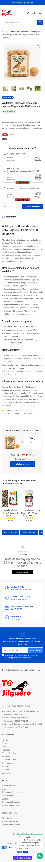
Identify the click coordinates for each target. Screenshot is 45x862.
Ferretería (6, 756)
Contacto (6, 799)
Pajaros (5, 740)
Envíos (5, 789)
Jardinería (6, 773)
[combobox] (22, 22)
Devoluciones (7, 796)
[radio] (22, 157)
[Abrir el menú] (40, 12)
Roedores (6, 750)
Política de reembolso (11, 805)
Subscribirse (35, 650)
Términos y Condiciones (12, 792)
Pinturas (5, 766)
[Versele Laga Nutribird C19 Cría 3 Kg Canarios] (29, 498)
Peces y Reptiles (9, 753)
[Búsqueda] (40, 22)
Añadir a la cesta (23, 464)
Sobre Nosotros (8, 786)
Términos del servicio (11, 802)
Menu (4, 32)
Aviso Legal (7, 818)
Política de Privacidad (11, 825)
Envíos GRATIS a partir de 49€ (22, 2)
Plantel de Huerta (9, 760)
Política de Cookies (10, 821)
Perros (4, 743)
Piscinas (5, 770)
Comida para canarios (19, 32)
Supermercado (8, 763)
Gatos (4, 746)
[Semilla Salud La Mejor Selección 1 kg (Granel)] (10, 498)
